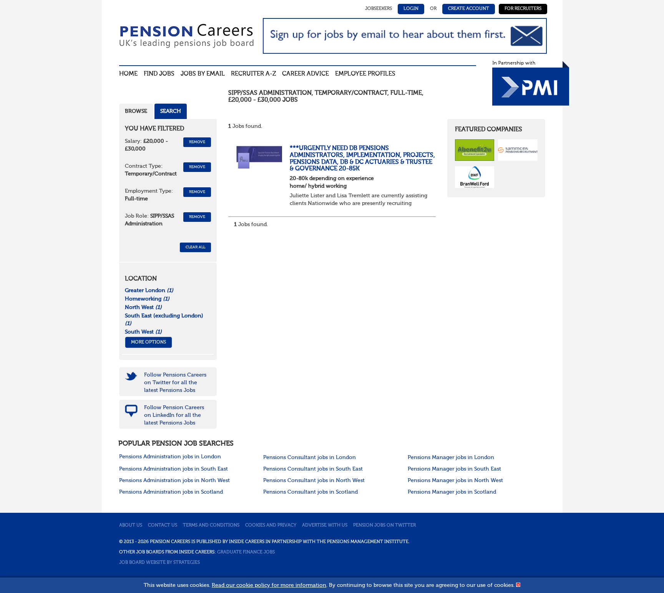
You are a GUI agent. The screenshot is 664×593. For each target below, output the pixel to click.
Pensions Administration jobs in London (170, 456)
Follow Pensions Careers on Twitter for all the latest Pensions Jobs (175, 382)
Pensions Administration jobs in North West (174, 480)
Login (410, 9)
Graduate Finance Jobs (246, 552)
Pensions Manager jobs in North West (455, 480)
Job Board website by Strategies (159, 562)
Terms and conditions (211, 525)
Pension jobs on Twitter (384, 525)
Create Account (468, 9)
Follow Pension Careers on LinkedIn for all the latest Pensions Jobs (174, 415)
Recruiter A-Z (253, 74)
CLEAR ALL (195, 247)
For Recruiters (523, 9)
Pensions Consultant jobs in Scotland (310, 492)
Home (128, 74)
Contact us (162, 525)
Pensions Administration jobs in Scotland (171, 492)
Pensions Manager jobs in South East (454, 469)
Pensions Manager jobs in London (451, 457)
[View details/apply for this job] (259, 157)
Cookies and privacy (270, 525)
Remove (197, 142)
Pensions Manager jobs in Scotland (452, 492)
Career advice (305, 74)
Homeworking (147, 299)
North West (143, 307)
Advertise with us (324, 525)
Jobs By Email (203, 74)
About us (130, 525)
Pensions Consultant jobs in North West (314, 480)
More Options (148, 342)
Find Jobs (159, 74)
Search (170, 111)
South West (143, 332)
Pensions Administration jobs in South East (173, 469)
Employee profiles (365, 74)
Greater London (149, 290)
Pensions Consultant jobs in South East (313, 469)
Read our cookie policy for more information (269, 585)
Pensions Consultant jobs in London (309, 457)
